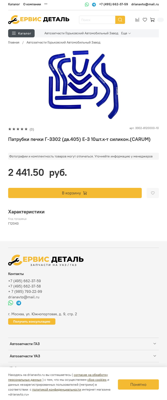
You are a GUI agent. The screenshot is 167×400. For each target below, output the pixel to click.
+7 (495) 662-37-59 (113, 4)
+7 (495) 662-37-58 (24, 286)
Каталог (14, 4)
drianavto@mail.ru (145, 4)
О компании (32, 4)
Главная (13, 42)
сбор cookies (97, 380)
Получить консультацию (31, 321)
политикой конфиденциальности (56, 389)
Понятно (138, 384)
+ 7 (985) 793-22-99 (25, 291)
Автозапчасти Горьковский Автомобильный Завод (81, 33)
